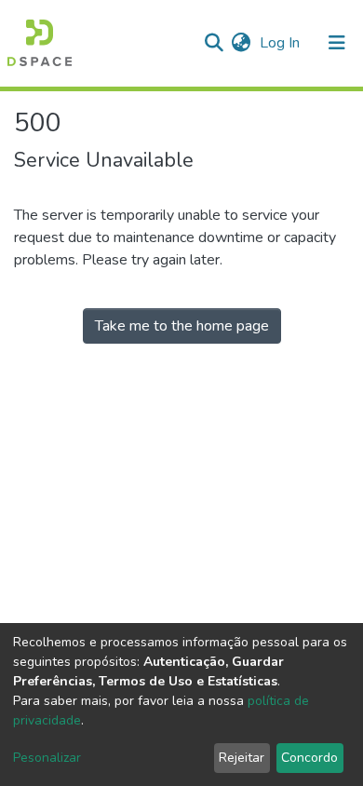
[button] (240, 43)
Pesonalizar (47, 757)
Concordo (309, 757)
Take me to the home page (182, 326)
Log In (281, 43)
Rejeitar (241, 757)
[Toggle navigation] (337, 42)
